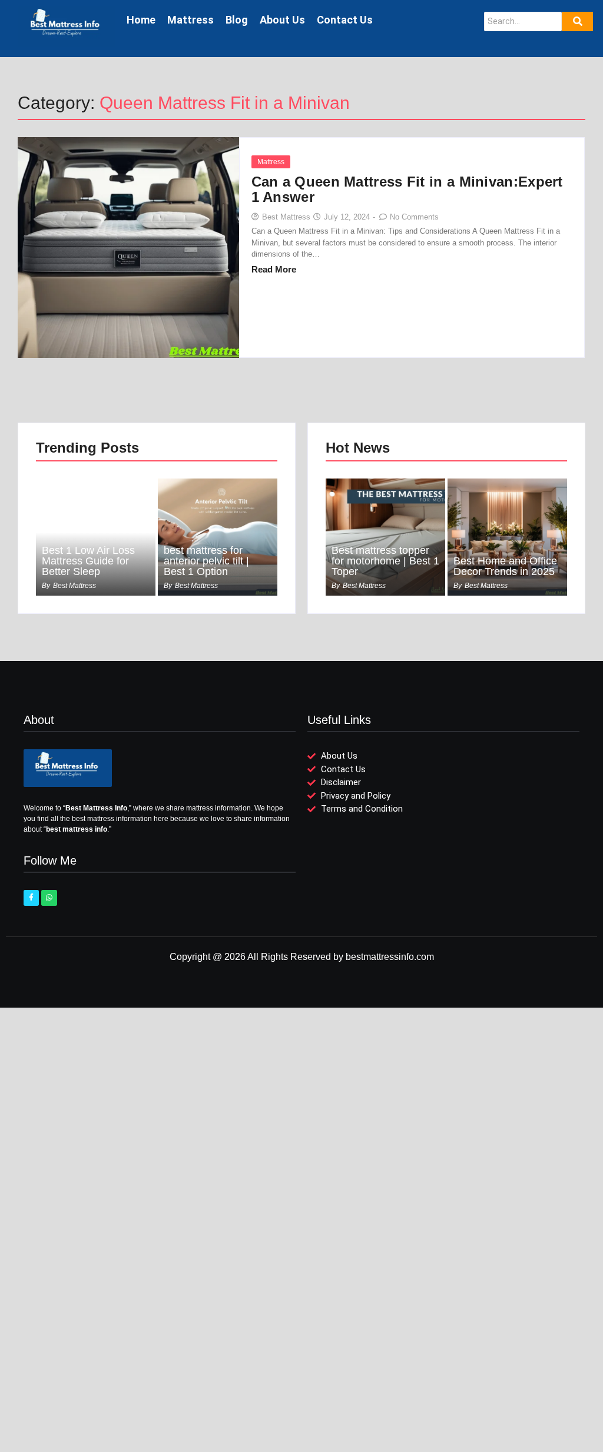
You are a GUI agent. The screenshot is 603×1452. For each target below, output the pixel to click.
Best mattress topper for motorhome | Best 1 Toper (385, 561)
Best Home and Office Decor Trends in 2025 (505, 566)
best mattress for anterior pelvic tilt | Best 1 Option (206, 561)
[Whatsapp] (49, 897)
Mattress (270, 162)
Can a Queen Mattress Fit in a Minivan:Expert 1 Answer (407, 189)
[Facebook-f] (31, 897)
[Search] (577, 21)
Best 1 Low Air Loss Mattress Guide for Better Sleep (88, 561)
